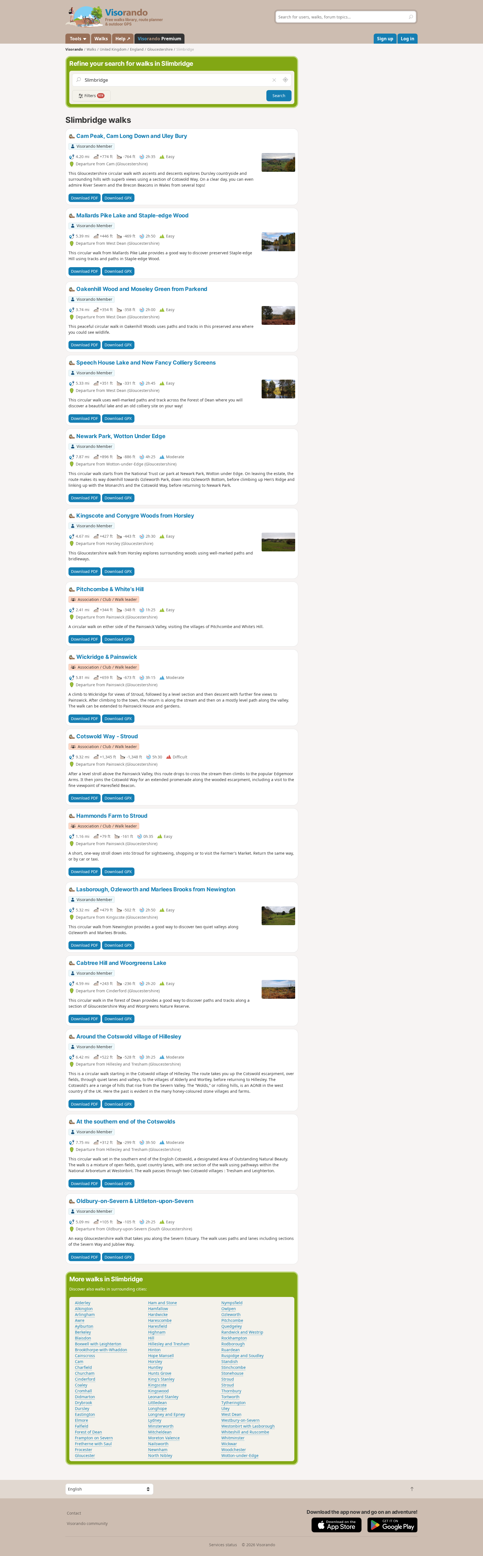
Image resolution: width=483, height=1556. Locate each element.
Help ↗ (122, 39)
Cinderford (85, 1379)
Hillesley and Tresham (169, 1343)
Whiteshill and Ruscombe (245, 1432)
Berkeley (83, 1332)
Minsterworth (161, 1426)
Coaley (81, 1385)
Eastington (85, 1414)
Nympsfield (232, 1302)
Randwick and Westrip (242, 1332)
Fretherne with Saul (93, 1443)
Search (279, 95)
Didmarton (85, 1396)
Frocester (83, 1449)
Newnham (157, 1449)
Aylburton (84, 1326)
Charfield (83, 1367)
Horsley (155, 1361)
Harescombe (160, 1320)
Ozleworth (231, 1314)
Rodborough (233, 1343)
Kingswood (158, 1390)
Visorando (74, 49)
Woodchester (233, 1449)
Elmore (81, 1420)
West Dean (231, 1414)
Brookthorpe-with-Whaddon (101, 1349)
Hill (151, 1338)
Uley (225, 1408)
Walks (101, 39)
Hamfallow (158, 1308)
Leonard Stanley (163, 1396)
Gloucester (85, 1455)
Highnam (156, 1332)
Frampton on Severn (94, 1437)
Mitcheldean (160, 1432)
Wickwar (229, 1443)
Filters (93, 95)
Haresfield (157, 1326)
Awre (79, 1320)
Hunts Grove (159, 1373)
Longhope (157, 1408)
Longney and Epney (166, 1414)
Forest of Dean (88, 1432)
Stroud (227, 1379)
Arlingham (85, 1314)
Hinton (154, 1349)
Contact (74, 1513)
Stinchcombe (233, 1367)
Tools (75, 39)
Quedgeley (231, 1326)
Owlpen (228, 1308)
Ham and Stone (162, 1302)
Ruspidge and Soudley (242, 1355)
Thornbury (231, 1390)
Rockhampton (234, 1338)
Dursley (82, 1408)
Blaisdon (83, 1338)
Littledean (157, 1402)
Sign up (385, 39)
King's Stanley (161, 1379)
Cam (79, 1361)
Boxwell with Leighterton (98, 1343)
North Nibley (160, 1455)
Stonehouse (232, 1373)
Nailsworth (158, 1443)
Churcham (84, 1373)
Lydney (154, 1420)
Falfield (81, 1426)
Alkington (84, 1308)
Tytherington (233, 1402)
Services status (223, 1544)
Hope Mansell (161, 1355)
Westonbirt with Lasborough (248, 1426)
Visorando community (87, 1523)
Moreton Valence (164, 1437)
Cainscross (85, 1355)
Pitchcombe (232, 1320)
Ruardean (230, 1349)
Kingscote (157, 1385)
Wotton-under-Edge (240, 1455)
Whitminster (233, 1437)
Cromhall (83, 1390)
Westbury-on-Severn (240, 1420)
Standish (229, 1361)
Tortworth (230, 1396)
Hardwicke (158, 1314)
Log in (407, 39)
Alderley (82, 1302)
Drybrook (83, 1402)
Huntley (155, 1367)
